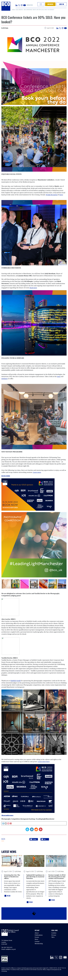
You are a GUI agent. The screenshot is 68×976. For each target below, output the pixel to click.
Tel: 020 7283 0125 (6, 947)
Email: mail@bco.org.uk (8, 949)
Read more (33, 288)
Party (61, 195)
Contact (37, 941)
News (36, 939)
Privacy (53, 935)
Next (45, 839)
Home (13, 9)
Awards (50, 4)
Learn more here (43, 762)
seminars (4, 379)
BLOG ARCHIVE (19, 9)
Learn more (37, 472)
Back (6, 838)
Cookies (53, 933)
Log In (61, 4)
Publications (39, 935)
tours (58, 376)
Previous (34, 839)
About (37, 933)
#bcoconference (7, 815)
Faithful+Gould (16, 681)
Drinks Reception (52, 195)
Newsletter (30, 5)
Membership (39, 943)
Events (37, 937)
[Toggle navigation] (40, 4)
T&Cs (53, 937)
